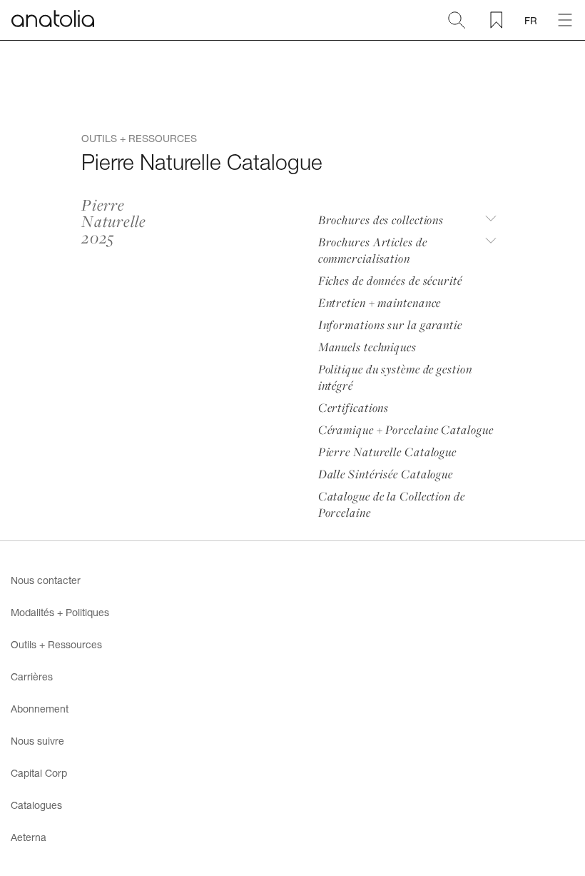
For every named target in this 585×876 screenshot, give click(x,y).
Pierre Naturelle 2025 (113, 221)
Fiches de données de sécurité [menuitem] (390, 280)
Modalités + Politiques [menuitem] (60, 612)
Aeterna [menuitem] (28, 837)
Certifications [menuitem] (354, 407)
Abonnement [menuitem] (39, 709)
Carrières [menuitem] (32, 676)
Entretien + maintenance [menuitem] (380, 302)
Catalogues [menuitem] (36, 805)
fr (530, 20)
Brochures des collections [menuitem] (381, 219)
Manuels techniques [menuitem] (367, 346)
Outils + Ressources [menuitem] (56, 644)
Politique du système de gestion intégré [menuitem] (395, 377)
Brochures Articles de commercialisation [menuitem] (372, 249)
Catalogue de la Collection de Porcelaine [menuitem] (391, 504)
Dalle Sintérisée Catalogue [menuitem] (385, 473)
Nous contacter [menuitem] (46, 580)
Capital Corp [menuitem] (39, 773)
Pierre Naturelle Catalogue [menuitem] (387, 451)
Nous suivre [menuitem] (37, 741)
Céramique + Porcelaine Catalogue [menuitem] (406, 429)
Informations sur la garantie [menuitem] (390, 324)
